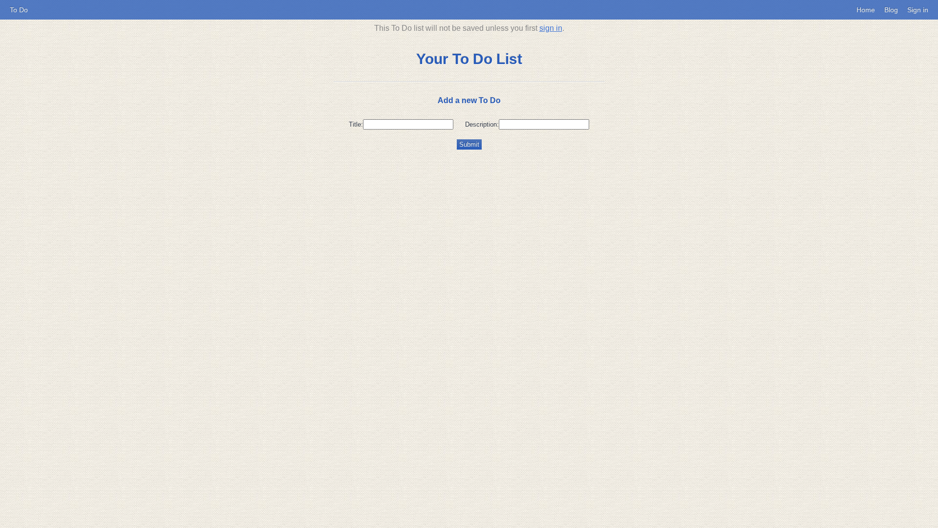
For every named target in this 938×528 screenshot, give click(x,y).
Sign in (917, 10)
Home (865, 10)
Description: (482, 124)
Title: (356, 124)
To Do (19, 10)
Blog (891, 10)
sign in (550, 28)
